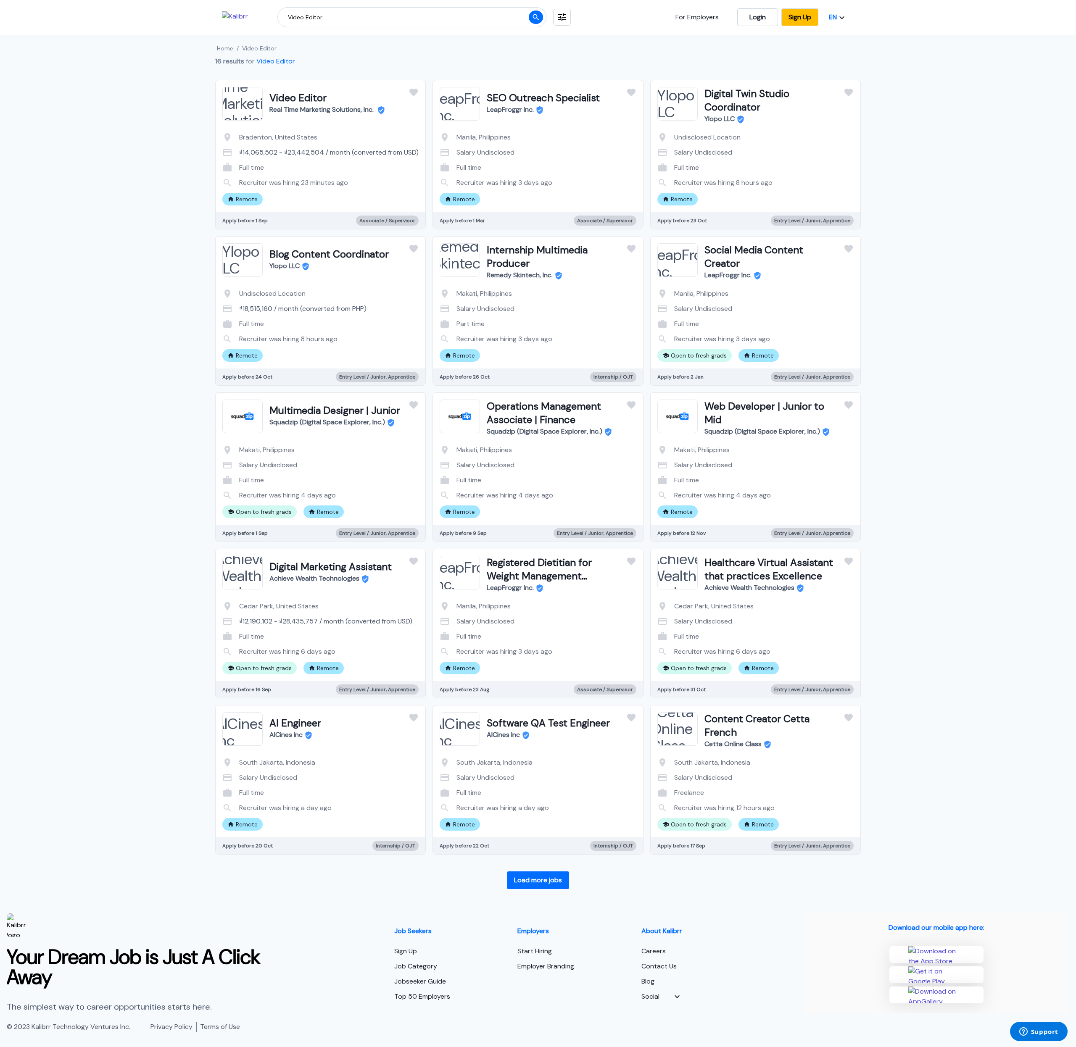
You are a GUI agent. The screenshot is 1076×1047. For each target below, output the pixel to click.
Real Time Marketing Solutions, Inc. (322, 109)
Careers (653, 951)
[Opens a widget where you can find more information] (1039, 1032)
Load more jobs (538, 880)
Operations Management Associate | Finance (544, 413)
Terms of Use (220, 1026)
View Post (287, 180)
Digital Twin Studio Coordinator (746, 100)
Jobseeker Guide (420, 981)
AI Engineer (295, 722)
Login (757, 17)
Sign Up (800, 17)
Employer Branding (545, 966)
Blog (647, 981)
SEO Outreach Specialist (543, 97)
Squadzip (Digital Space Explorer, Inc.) (327, 422)
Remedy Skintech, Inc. (520, 275)
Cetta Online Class (733, 743)
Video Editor (298, 97)
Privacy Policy (171, 1026)
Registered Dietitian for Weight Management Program (539, 576)
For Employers (697, 17)
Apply (354, 180)
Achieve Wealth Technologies (314, 578)
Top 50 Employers (422, 996)
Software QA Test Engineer (548, 722)
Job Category (415, 966)
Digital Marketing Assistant (330, 566)
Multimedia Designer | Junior (334, 410)
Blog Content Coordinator (329, 253)
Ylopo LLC (719, 118)
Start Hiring (534, 951)
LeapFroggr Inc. (510, 109)
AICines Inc (286, 734)
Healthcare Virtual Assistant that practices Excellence (768, 569)
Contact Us (659, 966)
